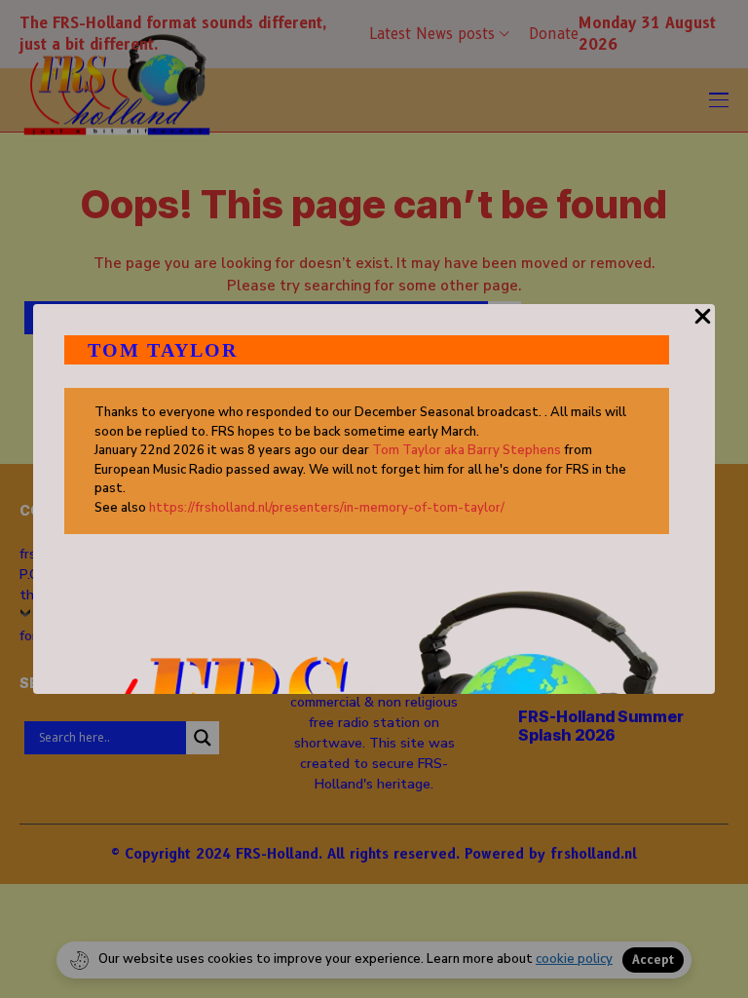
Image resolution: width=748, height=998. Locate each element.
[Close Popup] (703, 327)
